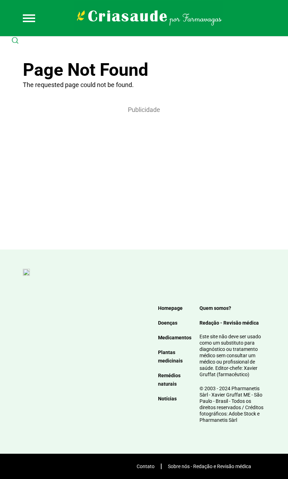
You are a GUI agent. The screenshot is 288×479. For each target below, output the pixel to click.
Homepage (170, 308)
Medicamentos (174, 337)
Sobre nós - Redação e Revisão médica (209, 466)
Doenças (167, 323)
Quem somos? (215, 308)
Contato (146, 466)
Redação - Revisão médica (229, 323)
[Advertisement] (144, 172)
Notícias (167, 398)
